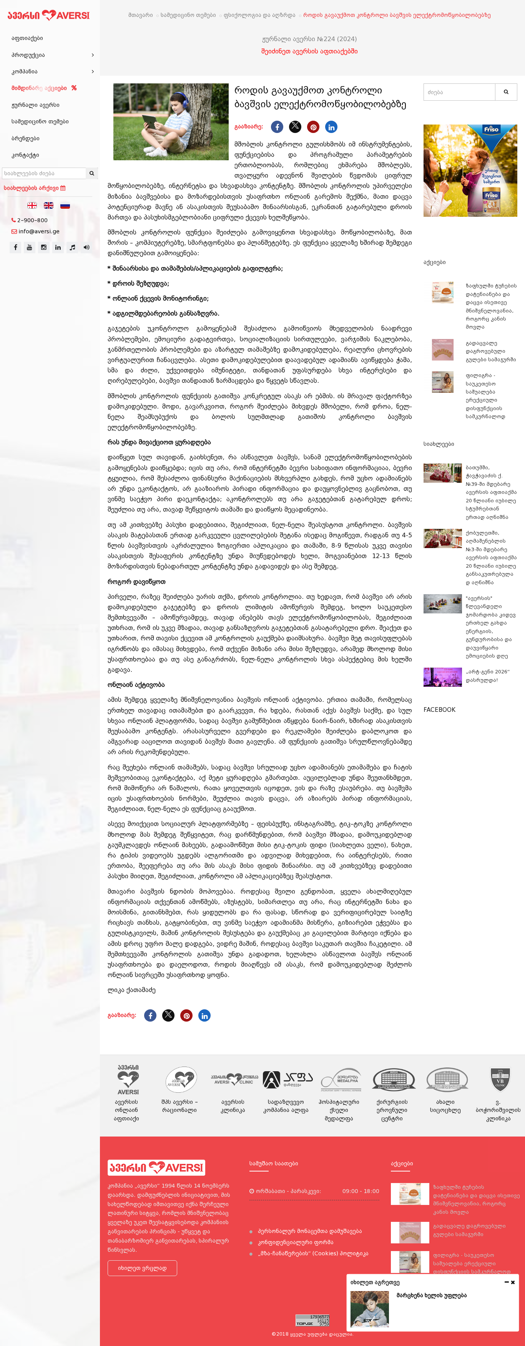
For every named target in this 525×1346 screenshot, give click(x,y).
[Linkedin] (331, 127)
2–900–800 (32, 220)
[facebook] (15, 247)
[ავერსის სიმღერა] (86, 247)
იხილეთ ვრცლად (142, 1268)
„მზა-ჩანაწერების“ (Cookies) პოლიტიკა (312, 1253)
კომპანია (25, 71)
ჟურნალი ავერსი (36, 104)
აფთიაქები (27, 38)
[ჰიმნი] (72, 247)
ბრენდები (26, 138)
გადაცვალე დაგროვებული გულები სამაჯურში (491, 351)
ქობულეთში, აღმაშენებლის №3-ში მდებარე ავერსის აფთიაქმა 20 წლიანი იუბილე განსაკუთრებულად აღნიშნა (491, 557)
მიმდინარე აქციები (40, 88)
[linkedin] (58, 247)
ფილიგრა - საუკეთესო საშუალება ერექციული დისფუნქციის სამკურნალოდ (472, 1263)
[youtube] (29, 247)
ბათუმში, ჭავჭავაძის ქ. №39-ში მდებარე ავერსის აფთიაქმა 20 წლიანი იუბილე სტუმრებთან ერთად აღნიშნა (491, 492)
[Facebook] (277, 127)
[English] (49, 205)
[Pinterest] (313, 127)
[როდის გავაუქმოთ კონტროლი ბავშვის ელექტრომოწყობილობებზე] (171, 121)
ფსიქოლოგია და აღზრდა (260, 15)
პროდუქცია (28, 55)
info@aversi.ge (39, 231)
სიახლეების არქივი (32, 188)
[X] (295, 127)
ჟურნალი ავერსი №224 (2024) (309, 39)
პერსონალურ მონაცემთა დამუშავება (309, 1231)
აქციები (435, 262)
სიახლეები (439, 443)
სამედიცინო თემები (40, 121)
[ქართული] (32, 205)
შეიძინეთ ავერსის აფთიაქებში (309, 51)
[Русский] (65, 205)
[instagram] (44, 247)
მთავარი (140, 15)
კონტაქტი (25, 154)
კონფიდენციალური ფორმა (295, 1242)
